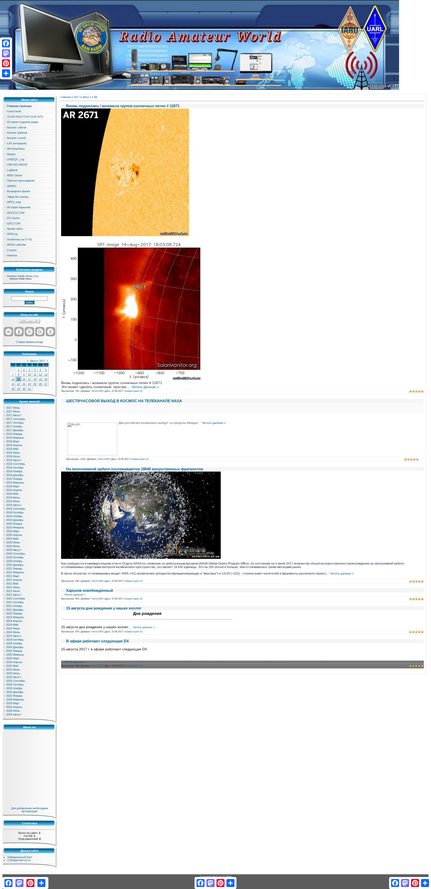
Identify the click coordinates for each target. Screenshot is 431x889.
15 (18, 379)
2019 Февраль (15, 482)
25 (34, 383)
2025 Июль (13, 673)
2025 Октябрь (15, 684)
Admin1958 (97, 391)
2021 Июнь (13, 587)
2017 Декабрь (14, 430)
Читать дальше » (145, 387)
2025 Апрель (14, 662)
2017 (77, 97)
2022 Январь (14, 613)
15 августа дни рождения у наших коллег (103, 608)
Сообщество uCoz (19, 860)
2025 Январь (14, 650)
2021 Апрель (14, 579)
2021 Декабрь (14, 609)
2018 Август (13, 460)
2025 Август (13, 677)
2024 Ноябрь (14, 643)
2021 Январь (14, 568)
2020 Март (12, 531)
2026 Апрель (14, 706)
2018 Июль (13, 456)
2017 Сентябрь (15, 418)
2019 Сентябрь (15, 508)
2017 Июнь (13, 407)
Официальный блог (19, 857)
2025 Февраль (15, 654)
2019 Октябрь (15, 512)
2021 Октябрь (15, 602)
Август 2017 (37, 360)
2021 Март (12, 576)
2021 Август (13, 594)
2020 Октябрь (15, 557)
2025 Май (12, 665)
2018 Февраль (15, 437)
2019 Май (12, 493)
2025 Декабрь (14, 692)
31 (29, 388)
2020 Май (12, 538)
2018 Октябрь (15, 467)
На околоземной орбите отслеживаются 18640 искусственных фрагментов (134, 469)
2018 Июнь (13, 452)
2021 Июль (13, 591)
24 (29, 383)
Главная (65, 97)
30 (23, 388)
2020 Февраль (15, 527)
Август (87, 97)
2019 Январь (14, 478)
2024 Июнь (13, 628)
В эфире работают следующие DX (97, 641)
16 (23, 379)
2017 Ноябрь (14, 426)
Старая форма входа (29, 341)
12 (40, 374)
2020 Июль (13, 546)
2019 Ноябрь (14, 516)
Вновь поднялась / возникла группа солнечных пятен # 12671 (123, 106)
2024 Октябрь (15, 639)
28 (12, 388)
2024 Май (12, 624)
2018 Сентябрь (15, 463)
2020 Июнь (13, 542)
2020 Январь (14, 523)
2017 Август (13, 415)
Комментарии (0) (133, 391)
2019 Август (13, 504)
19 (40, 379)
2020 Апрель (14, 534)
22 (18, 383)
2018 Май (12, 448)
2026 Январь (14, 695)
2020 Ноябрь (14, 561)
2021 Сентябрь (15, 598)
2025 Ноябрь (14, 688)
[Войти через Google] (40, 331)
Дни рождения (147, 613)
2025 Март (12, 658)
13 (45, 374)
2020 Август (13, 549)
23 (23, 383)
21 (12, 383)
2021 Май (12, 583)
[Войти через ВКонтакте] (8, 331)
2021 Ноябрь (14, 605)
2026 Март (12, 703)
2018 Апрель (14, 445)
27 (45, 383)
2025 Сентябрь (15, 680)
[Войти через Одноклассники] (50, 331)
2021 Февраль (15, 572)
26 (40, 383)
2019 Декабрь (14, 519)
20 (45, 379)
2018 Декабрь (14, 475)
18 (34, 379)
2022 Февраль (15, 617)
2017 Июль (13, 411)
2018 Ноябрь (14, 471)
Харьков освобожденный (89, 590)
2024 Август (13, 635)
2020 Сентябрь (15, 553)
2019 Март (12, 486)
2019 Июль (13, 501)
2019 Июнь (13, 497)
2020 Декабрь (14, 564)
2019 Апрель (14, 490)
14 (12, 379)
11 (35, 374)
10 (29, 374)
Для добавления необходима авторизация (29, 810)
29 (18, 388)
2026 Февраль (15, 699)
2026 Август (13, 714)
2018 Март (12, 441)
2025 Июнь (13, 669)
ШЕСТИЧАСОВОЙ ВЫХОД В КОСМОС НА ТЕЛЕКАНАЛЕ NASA (124, 401)
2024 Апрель (14, 620)
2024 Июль (13, 632)
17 (29, 379)
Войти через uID (29, 321)
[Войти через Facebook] (19, 331)
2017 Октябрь (15, 422)
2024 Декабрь (14, 647)
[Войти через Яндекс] (29, 331)
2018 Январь (14, 433)
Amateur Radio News (20, 276)
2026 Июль (13, 710)
